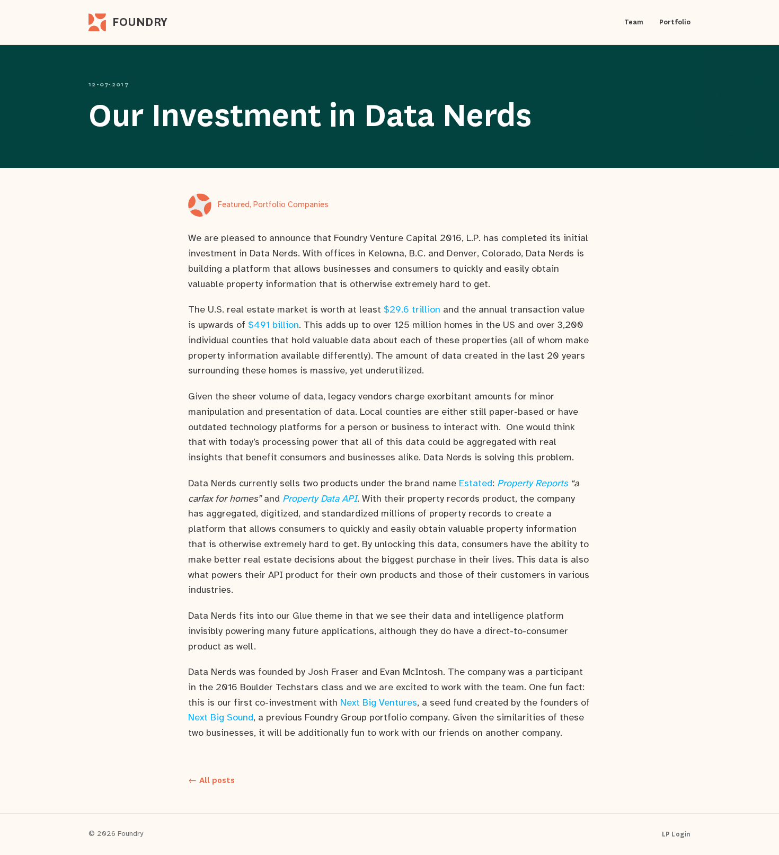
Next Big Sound (220, 718)
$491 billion (273, 325)
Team (633, 21)
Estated (475, 484)
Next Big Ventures (378, 703)
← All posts (211, 780)
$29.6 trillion (412, 310)
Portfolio (675, 21)
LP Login (676, 834)
